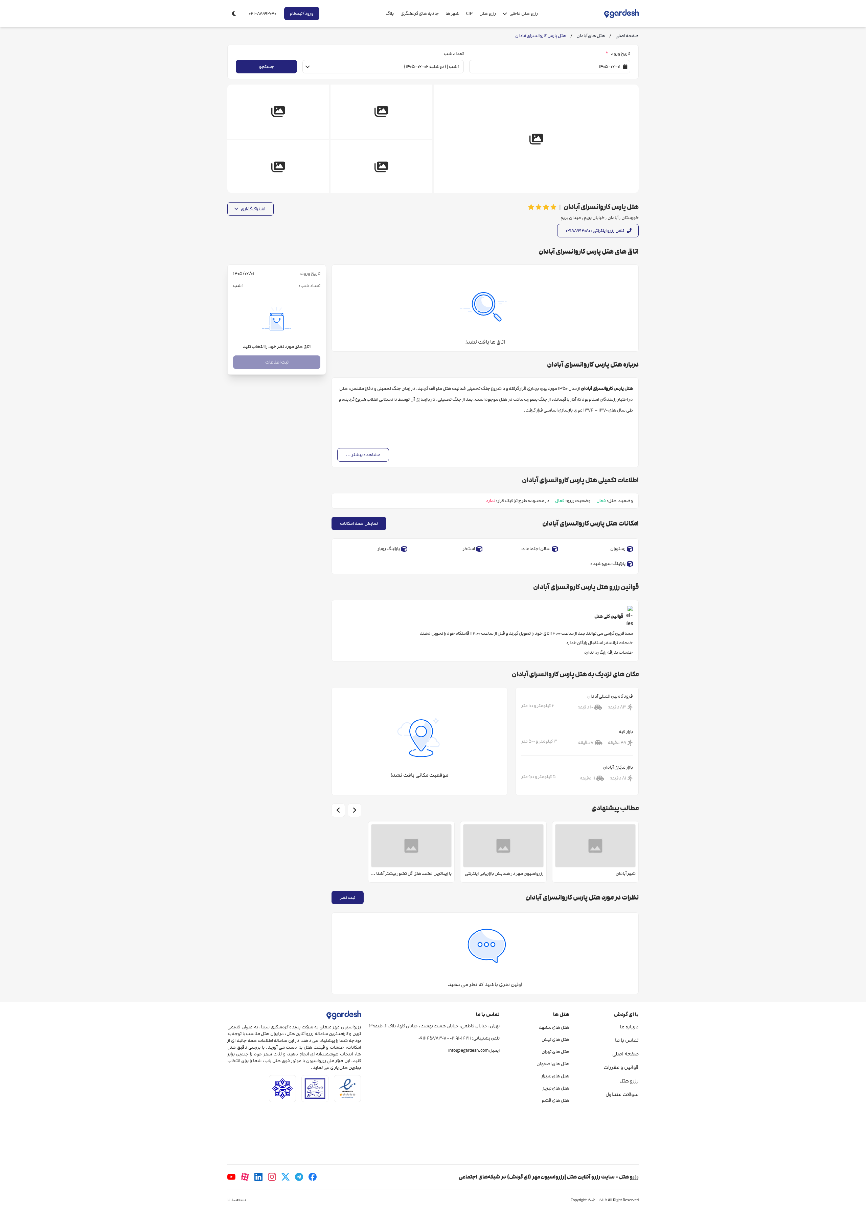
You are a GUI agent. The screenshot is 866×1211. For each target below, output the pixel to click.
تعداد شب (454, 53)
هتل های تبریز (556, 1088)
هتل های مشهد (554, 1027)
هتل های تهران (555, 1051)
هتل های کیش (555, 1039)
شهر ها (452, 13)
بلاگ (390, 13)
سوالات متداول (622, 1094)
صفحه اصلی (625, 1053)
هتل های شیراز (555, 1076)
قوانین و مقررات (621, 1067)
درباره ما (629, 1026)
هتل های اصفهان (553, 1064)
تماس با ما (627, 1040)
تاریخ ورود (618, 53)
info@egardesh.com (468, 1050)
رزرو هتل (487, 13)
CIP (469, 13)
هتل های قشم (555, 1100)
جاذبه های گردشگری (420, 13)
